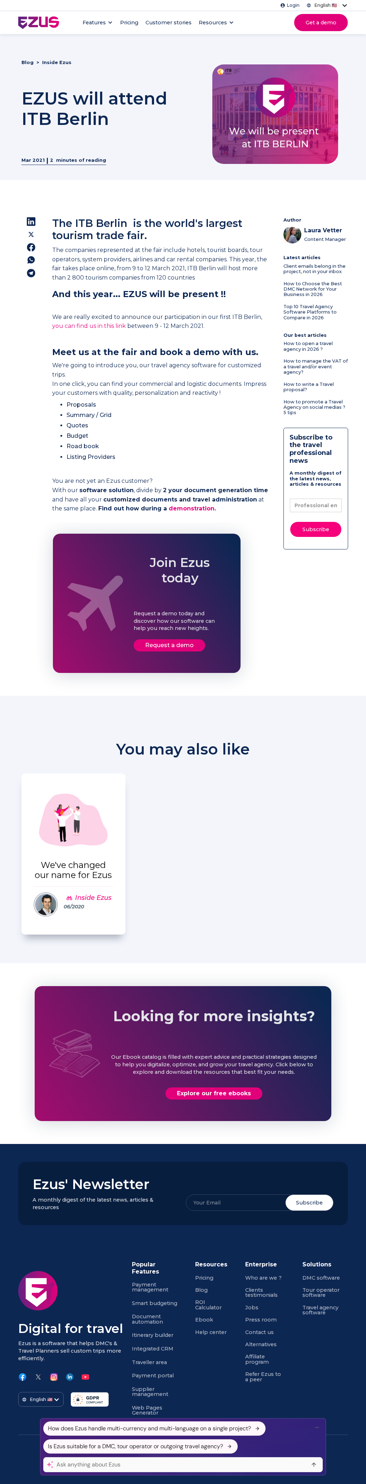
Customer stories (168, 22)
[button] (325, 5)
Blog (27, 62)
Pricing (129, 22)
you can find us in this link (89, 325)
